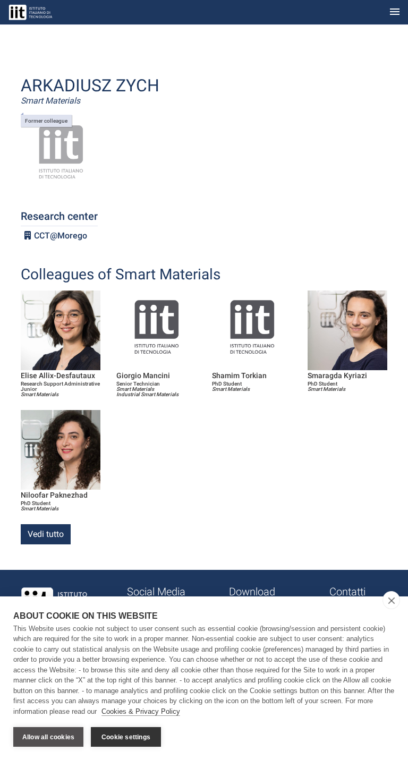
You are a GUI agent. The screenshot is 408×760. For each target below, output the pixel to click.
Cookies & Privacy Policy (140, 711)
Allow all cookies (48, 737)
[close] (391, 600)
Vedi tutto (46, 534)
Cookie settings (125, 737)
